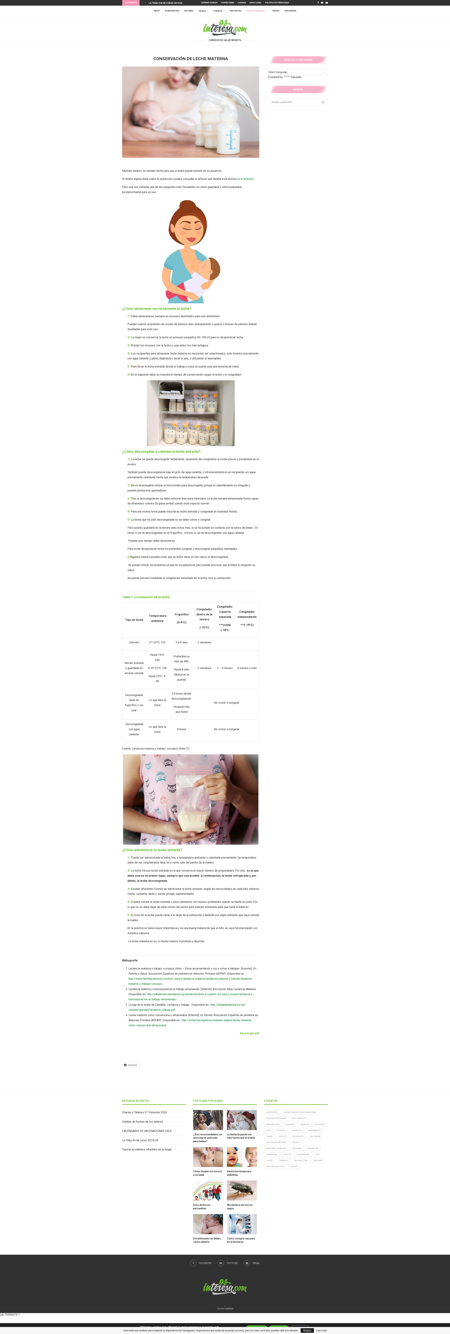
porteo (287, 1154)
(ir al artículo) (245, 179)
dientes (283, 1136)
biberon (305, 1124)
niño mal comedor (276, 1148)
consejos (297, 1130)
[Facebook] (318, 3)
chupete (281, 1130)
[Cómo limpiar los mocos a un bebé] (208, 1157)
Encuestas (235, 11)
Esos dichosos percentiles (202, 1207)
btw (268, 1130)
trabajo (283, 1160)
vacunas (317, 1160)
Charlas (217, 11)
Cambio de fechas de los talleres (142, 1121)
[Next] (145, 3)
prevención (303, 1154)
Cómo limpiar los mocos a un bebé (207, 1173)
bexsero (290, 1124)
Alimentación (172, 11)
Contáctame (227, 3)
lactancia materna (276, 1142)
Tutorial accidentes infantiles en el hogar (175, 3)
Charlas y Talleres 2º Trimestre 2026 (144, 1112)
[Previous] (142, 3)
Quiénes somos (209, 3)
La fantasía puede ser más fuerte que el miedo (241, 1136)
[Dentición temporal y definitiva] (242, 1157)
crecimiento (314, 1130)
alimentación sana (276, 1118)
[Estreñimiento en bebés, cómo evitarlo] (208, 1224)
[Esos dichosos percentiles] (208, 1191)
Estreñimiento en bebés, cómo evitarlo (207, 1240)
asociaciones (273, 1124)
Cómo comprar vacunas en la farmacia (241, 1240)
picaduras (271, 1154)
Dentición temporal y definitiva (239, 1173)
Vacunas (189, 11)
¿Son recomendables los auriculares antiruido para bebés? (207, 1138)
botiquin (319, 1124)
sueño (269, 1160)
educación (298, 1136)
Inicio (157, 11)
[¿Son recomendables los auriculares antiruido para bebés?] (208, 1120)
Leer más (321, 1330)
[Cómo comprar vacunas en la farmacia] (242, 1224)
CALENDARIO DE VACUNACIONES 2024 (146, 1131)
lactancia (315, 1136)
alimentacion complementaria (300, 1112)
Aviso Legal (255, 3)
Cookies (241, 3)
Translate (295, 77)
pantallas (312, 1148)
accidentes (272, 1112)
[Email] (327, 3)
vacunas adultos (275, 1166)
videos (294, 1166)
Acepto (307, 1330)
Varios (202, 11)
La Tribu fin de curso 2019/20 (140, 1140)
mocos (295, 1142)
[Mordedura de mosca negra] (242, 1191)
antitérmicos (299, 1118)
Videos (275, 11)
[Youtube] (322, 3)
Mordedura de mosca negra (239, 1207)
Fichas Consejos (256, 11)
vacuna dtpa (300, 1160)
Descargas (290, 11)
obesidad (296, 1148)
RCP (317, 1154)
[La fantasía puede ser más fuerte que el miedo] (242, 1120)
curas (269, 1136)
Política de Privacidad (277, 3)
